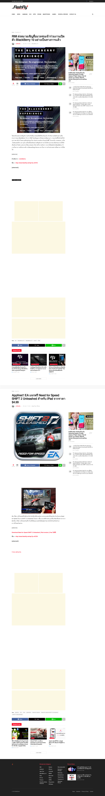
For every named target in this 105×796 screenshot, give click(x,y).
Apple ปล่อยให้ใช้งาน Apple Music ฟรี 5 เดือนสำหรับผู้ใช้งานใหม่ (57, 742)
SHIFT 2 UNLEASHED (17, 714)
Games (54, 14)
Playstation (51, 782)
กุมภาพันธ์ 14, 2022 (15, 372)
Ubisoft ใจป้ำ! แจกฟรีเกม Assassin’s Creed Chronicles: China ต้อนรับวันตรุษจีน (38, 742)
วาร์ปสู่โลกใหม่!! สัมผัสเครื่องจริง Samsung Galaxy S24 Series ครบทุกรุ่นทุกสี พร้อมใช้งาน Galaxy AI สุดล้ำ (83, 88)
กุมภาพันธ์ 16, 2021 (53, 373)
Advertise (78, 791)
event (35, 340)
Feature (41, 780)
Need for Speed (36, 712)
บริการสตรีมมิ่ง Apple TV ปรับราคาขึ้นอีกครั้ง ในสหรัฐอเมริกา (84, 767)
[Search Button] (92, 14)
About (73, 791)
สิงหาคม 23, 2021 (15, 747)
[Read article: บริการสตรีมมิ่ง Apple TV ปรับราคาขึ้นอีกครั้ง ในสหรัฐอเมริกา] (72, 769)
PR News (51, 784)
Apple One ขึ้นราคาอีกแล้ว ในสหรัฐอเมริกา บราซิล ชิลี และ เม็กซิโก (84, 776)
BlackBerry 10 (18, 32)
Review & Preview (63, 14)
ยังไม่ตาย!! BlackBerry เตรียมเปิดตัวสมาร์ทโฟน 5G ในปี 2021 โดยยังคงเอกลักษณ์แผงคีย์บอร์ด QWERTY (57, 369)
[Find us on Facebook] (86, 1)
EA (21, 712)
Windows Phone (60, 782)
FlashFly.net (17, 791)
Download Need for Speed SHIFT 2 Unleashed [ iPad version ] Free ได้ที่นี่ (34, 532)
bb (15, 340)
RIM (39, 340)
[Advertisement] (67, 7)
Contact (91, 791)
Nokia (50, 777)
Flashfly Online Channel (43, 782)
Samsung (25, 14)
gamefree (29, 712)
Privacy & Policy (85, 791)
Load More (38, 378)
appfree (17, 712)
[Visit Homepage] (20, 7)
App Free (17, 391)
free (24, 712)
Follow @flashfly (16, 552)
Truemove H (61, 779)
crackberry (22, 159)
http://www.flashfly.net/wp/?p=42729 (27, 536)
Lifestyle (51, 771)
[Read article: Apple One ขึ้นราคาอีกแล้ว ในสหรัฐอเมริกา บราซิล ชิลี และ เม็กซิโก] (72, 777)
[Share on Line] (60, 83)
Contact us (91, 1)
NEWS (18, 14)
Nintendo (51, 775)
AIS (13, 738)
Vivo (30, 14)
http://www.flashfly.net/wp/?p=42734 (26, 163)
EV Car (41, 777)
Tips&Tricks (61, 777)
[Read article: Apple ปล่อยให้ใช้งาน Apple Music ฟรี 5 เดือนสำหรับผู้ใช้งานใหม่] (57, 733)
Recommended (61, 767)
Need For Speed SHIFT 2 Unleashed (49, 712)
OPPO (34, 14)
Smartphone (46, 14)
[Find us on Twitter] (88, 1)
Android (42, 769)
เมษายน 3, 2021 (34, 372)
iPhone (39, 14)
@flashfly (18, 43)
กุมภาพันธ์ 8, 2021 (53, 746)
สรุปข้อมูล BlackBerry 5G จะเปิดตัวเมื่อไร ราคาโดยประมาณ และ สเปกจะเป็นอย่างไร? (38, 368)
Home (13, 14)
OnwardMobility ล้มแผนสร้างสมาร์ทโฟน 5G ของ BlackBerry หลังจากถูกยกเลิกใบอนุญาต (20, 368)
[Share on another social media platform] (63, 83)
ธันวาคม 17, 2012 (26, 43)
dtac (41, 775)
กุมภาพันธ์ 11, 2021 (34, 746)
